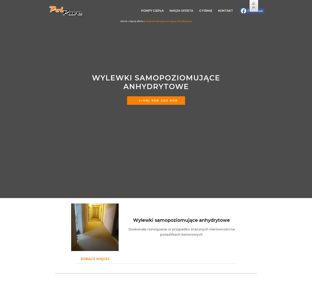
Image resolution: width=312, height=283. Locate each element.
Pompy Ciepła (152, 10)
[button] (156, 259)
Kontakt (225, 10)
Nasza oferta (181, 10)
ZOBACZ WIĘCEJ (95, 259)
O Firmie (205, 10)
